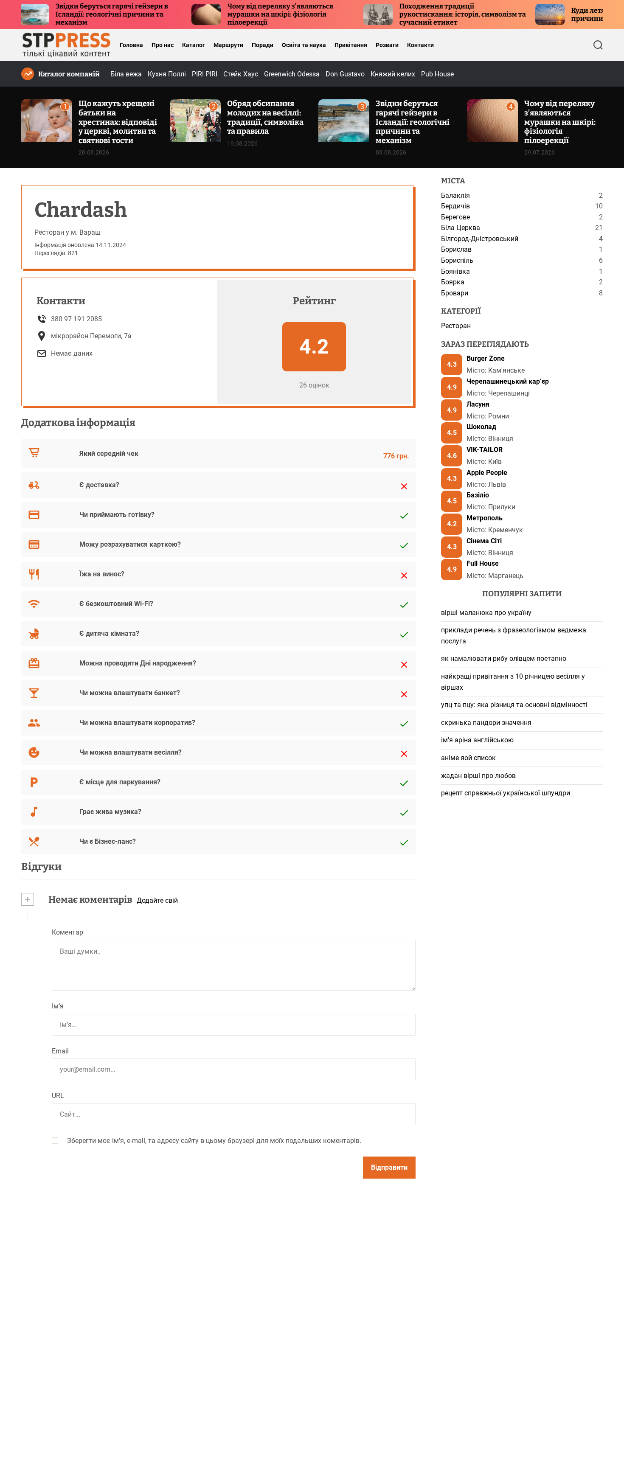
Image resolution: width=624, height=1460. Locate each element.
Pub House (437, 74)
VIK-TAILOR (485, 450)
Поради (262, 45)
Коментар (67, 932)
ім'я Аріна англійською (477, 740)
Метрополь (485, 518)
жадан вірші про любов (478, 776)
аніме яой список (468, 758)
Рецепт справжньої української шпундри (505, 793)
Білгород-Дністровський (479, 239)
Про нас (163, 45)
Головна (131, 45)
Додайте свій (157, 900)
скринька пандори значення (486, 723)
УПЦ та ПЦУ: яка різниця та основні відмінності (514, 705)
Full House (483, 564)
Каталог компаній (69, 74)
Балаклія (455, 195)
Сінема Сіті (484, 541)
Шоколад (481, 427)
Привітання (350, 45)
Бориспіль (457, 260)
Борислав (456, 250)
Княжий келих (393, 74)
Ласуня (478, 404)
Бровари (454, 293)
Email (60, 1051)
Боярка (452, 282)
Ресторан (456, 326)
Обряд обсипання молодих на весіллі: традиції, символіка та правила (265, 117)
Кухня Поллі (167, 74)
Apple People (487, 473)
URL (58, 1096)
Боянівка (455, 271)
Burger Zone (486, 359)
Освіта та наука (304, 45)
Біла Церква (460, 228)
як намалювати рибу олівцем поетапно (503, 659)
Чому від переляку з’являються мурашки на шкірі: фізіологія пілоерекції (248, 14)
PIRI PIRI (204, 74)
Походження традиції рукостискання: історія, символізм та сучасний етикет (431, 14)
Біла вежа (126, 74)
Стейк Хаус (240, 74)
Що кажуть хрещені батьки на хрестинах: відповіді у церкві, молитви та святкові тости (118, 122)
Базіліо (478, 495)
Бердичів (455, 206)
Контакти (420, 45)
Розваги (387, 45)
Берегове (455, 217)
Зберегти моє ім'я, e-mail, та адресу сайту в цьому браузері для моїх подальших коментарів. (214, 1141)
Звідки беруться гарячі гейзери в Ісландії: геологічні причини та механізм (80, 14)
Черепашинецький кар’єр (508, 381)
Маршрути (228, 45)
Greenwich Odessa (292, 74)
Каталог (193, 45)
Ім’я (58, 1006)
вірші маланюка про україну (486, 613)
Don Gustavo (345, 74)
